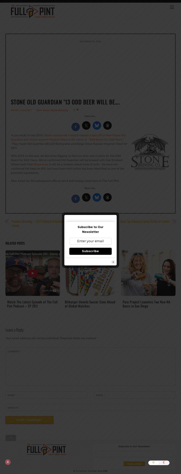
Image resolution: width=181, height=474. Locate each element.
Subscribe (90, 251)
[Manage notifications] (8, 462)
